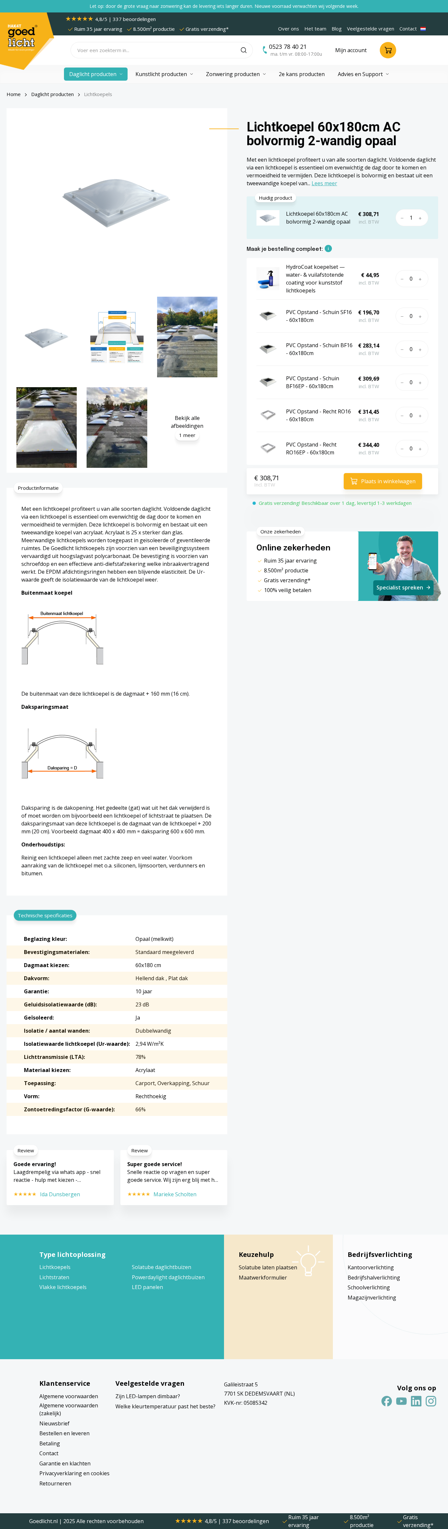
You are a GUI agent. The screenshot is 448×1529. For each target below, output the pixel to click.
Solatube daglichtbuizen (161, 1267)
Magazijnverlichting (372, 1297)
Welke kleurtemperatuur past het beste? (165, 1406)
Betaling (49, 1443)
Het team (315, 28)
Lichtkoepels (55, 1267)
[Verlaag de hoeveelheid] (401, 217)
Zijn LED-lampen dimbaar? (147, 1396)
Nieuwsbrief (54, 1423)
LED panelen (147, 1287)
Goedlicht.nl (44, 1521)
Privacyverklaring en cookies (74, 1473)
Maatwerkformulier (263, 1277)
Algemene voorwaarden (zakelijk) (68, 1409)
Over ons (288, 28)
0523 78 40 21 (288, 46)
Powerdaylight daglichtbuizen (168, 1277)
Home (14, 94)
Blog (337, 28)
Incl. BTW (264, 484)
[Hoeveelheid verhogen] (422, 217)
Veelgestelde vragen (370, 28)
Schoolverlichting (369, 1287)
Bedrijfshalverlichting (374, 1277)
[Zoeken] (247, 50)
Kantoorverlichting (371, 1267)
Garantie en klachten (65, 1463)
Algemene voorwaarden (68, 1396)
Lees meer (324, 183)
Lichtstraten (54, 1277)
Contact (408, 28)
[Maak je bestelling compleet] (328, 249)
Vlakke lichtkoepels (63, 1287)
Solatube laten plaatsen (268, 1267)
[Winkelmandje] (388, 50)
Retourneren (55, 1483)
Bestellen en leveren (64, 1433)
